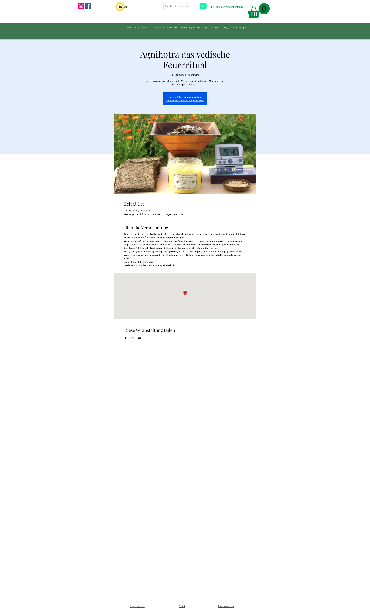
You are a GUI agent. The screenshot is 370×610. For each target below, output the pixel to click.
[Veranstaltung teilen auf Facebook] (125, 338)
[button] (258, 10)
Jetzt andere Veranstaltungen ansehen (185, 100)
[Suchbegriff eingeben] (203, 6)
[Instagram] (81, 6)
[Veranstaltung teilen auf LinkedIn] (139, 338)
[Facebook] (88, 6)
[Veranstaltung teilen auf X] (132, 338)
